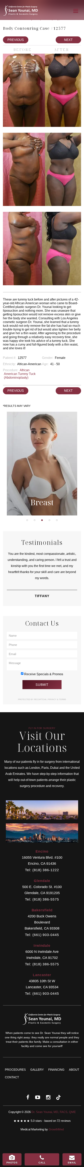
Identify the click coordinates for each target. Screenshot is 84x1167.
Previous (15, 40)
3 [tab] (42, 520)
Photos (12, 1162)
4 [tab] (49, 520)
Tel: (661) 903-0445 (42, 935)
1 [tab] (27, 520)
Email (72, 1162)
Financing (56, 1069)
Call (42, 1162)
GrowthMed (56, 1129)
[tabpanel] (42, 463)
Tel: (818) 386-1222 (42, 870)
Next (68, 40)
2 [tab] (34, 520)
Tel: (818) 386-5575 (42, 899)
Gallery (37, 1069)
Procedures (15, 1069)
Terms (62, 699)
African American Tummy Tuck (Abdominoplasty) (20, 373)
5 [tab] (57, 520)
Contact (12, 1077)
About (74, 1069)
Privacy (52, 699)
